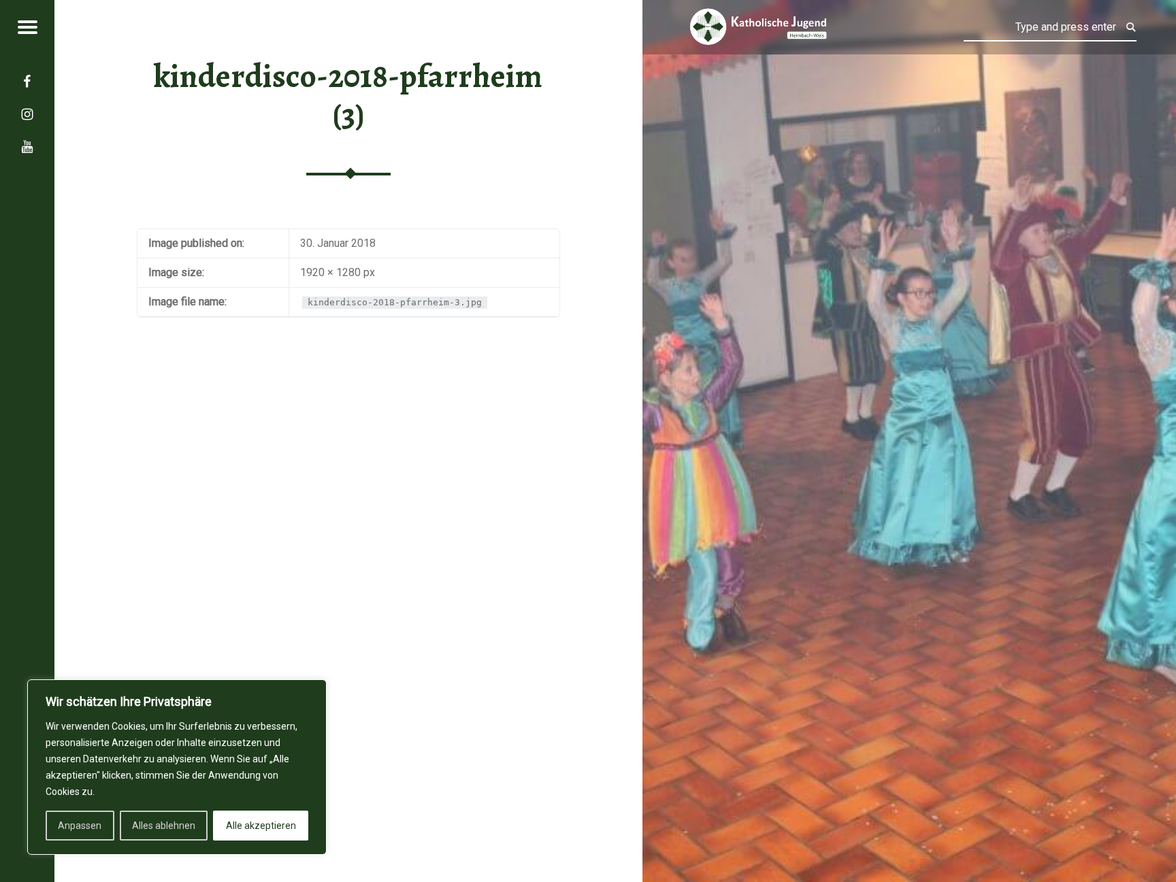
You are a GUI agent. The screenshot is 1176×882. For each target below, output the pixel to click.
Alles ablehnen (163, 825)
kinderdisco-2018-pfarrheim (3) (348, 95)
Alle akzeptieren (261, 825)
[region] (177, 767)
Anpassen (79, 825)
